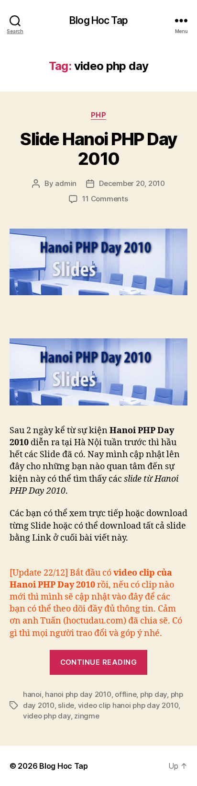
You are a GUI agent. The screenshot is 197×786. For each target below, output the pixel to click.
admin (66, 183)
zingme (86, 715)
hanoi (32, 694)
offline (125, 694)
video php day (47, 715)
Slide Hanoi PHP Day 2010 (98, 148)
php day (153, 694)
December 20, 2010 (132, 183)
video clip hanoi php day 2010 (128, 705)
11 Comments (105, 198)
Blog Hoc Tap (98, 20)
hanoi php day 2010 (78, 694)
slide (66, 705)
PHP (99, 115)
